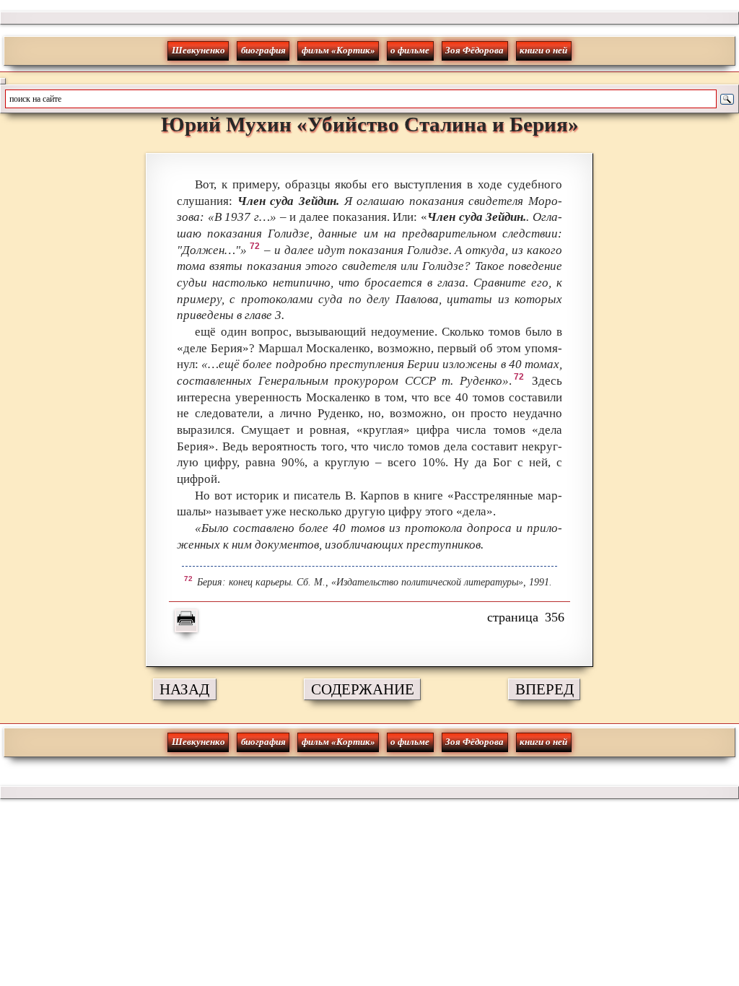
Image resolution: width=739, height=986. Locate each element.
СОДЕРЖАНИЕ (362, 689)
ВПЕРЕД (544, 689)
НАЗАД (184, 689)
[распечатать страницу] (186, 620)
